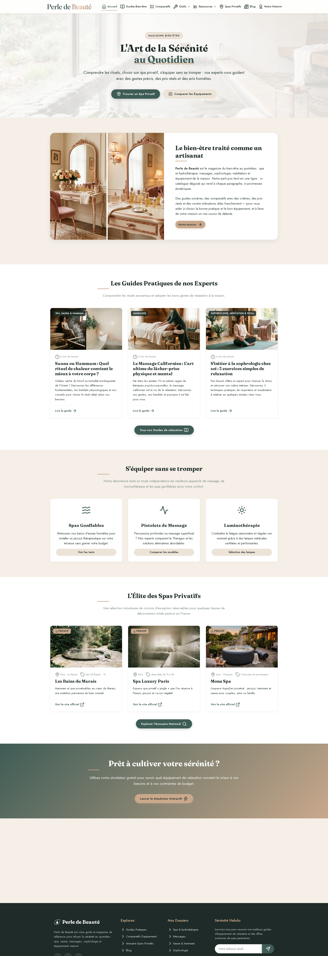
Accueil (112, 6)
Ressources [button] (205, 6)
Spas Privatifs (233, 6)
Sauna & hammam (184, 943)
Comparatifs (162, 6)
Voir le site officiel (67, 704)
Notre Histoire (273, 6)
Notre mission (187, 224)
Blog (252, 6)
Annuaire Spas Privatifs (140, 943)
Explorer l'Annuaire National (161, 724)
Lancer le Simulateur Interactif (161, 799)
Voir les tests (86, 552)
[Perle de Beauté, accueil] (69, 6)
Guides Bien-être (136, 6)
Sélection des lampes (242, 552)
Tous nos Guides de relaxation (161, 430)
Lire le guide (63, 411)
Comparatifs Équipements (141, 936)
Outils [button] (182, 6)
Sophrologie (180, 950)
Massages (179, 936)
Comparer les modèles (164, 552)
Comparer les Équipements (193, 94)
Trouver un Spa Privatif (139, 94)
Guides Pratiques (136, 930)
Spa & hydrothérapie (185, 930)
